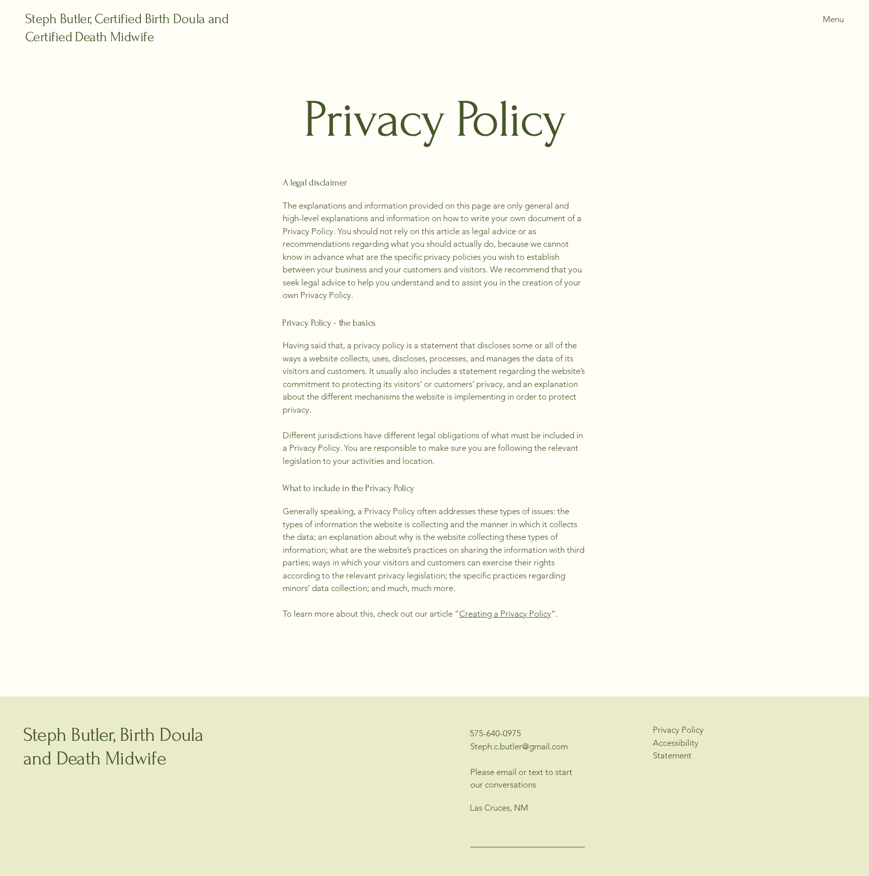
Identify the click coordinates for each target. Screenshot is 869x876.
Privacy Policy (678, 730)
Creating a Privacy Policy (505, 614)
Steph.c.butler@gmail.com (519, 746)
